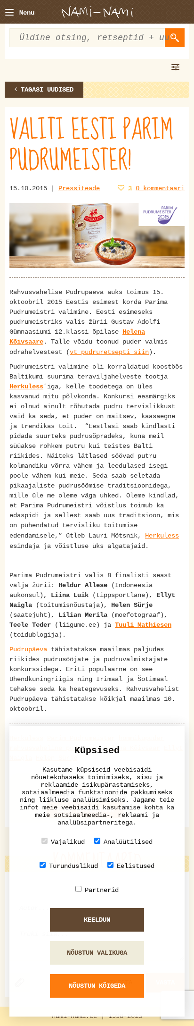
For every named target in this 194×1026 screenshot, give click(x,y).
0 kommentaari (160, 188)
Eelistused (135, 866)
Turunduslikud (73, 866)
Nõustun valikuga (97, 953)
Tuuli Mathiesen (143, 625)
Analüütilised (128, 842)
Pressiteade (79, 188)
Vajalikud (68, 842)
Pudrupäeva (28, 649)
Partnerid (102, 890)
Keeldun (97, 920)
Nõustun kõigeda (97, 986)
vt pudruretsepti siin (109, 352)
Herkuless (26, 386)
